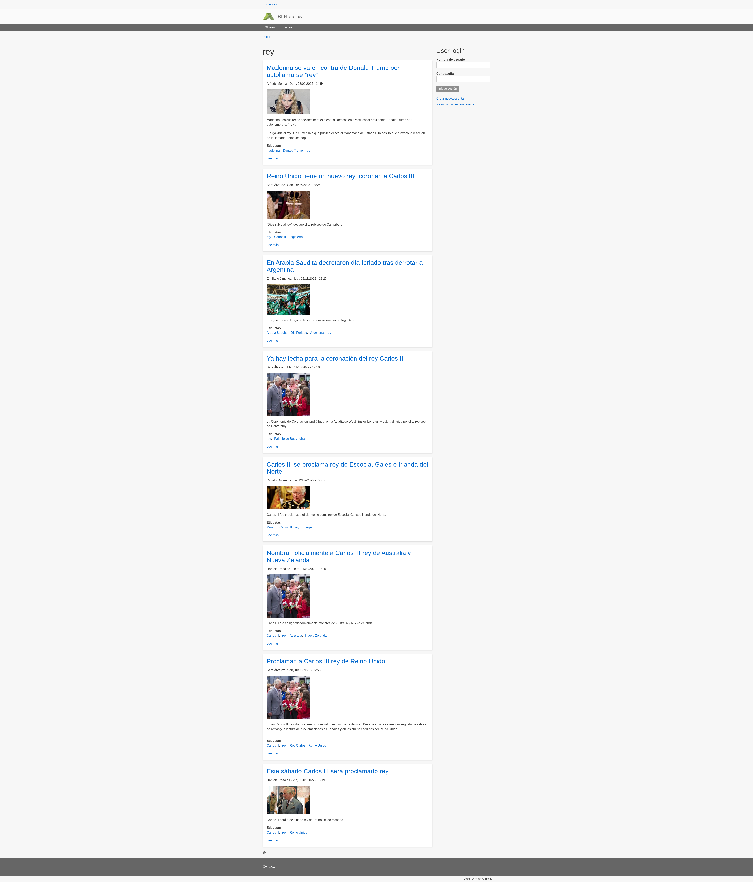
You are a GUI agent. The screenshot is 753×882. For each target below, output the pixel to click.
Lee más (273, 158)
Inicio (288, 27)
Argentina (317, 332)
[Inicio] (270, 16)
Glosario (270, 27)
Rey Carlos (297, 745)
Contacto (269, 866)
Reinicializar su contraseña (455, 104)
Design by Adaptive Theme (478, 878)
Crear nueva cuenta (450, 98)
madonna (273, 150)
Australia (296, 635)
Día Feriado (299, 332)
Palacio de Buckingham (290, 438)
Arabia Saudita (277, 332)
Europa (307, 527)
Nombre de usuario (450, 59)
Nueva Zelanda (316, 635)
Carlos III (280, 237)
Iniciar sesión (272, 4)
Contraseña (445, 73)
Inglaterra (296, 237)
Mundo (271, 527)
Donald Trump (293, 150)
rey (308, 150)
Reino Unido (317, 745)
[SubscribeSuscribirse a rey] (264, 852)
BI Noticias (290, 16)
